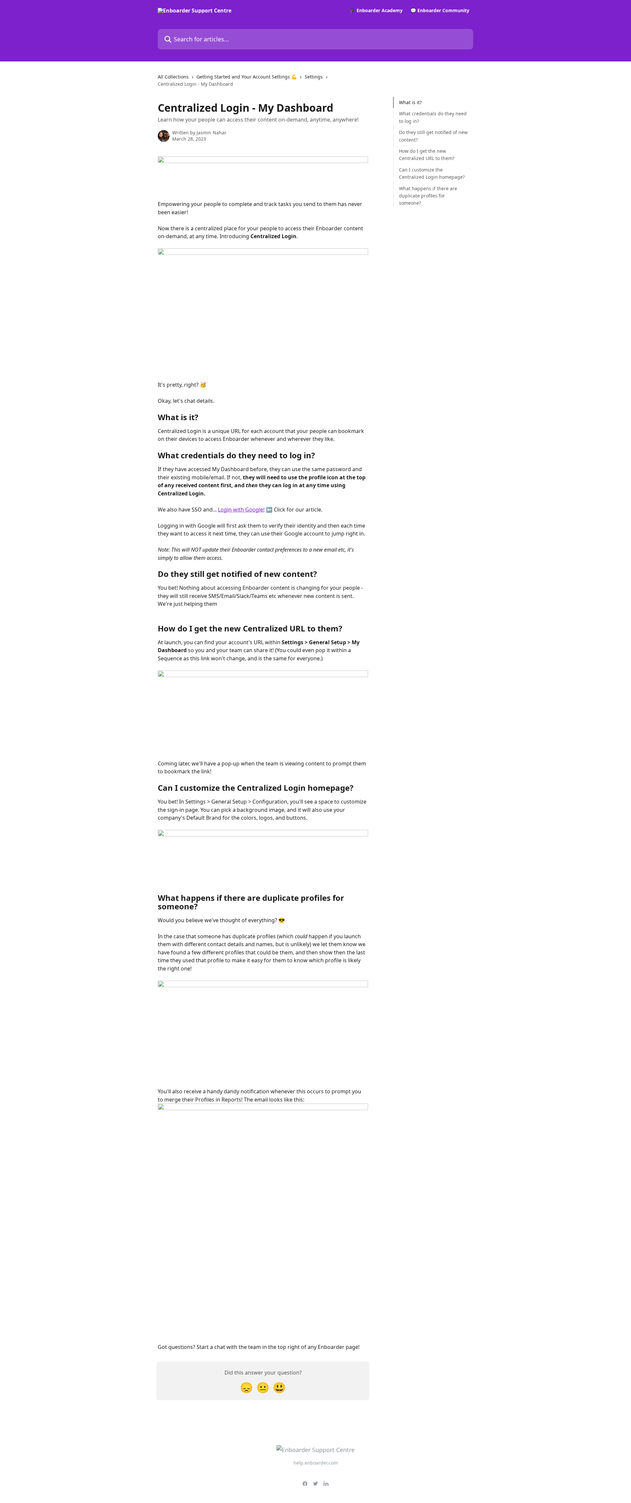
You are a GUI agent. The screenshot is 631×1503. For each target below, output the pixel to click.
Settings (314, 77)
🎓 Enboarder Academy (376, 10)
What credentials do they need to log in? (433, 117)
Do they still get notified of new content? (433, 136)
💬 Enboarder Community (439, 10)
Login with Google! (241, 509)
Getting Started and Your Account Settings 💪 (247, 77)
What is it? (410, 102)
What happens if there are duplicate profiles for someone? (428, 195)
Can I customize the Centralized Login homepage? (432, 173)
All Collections (173, 77)
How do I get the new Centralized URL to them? (427, 154)
